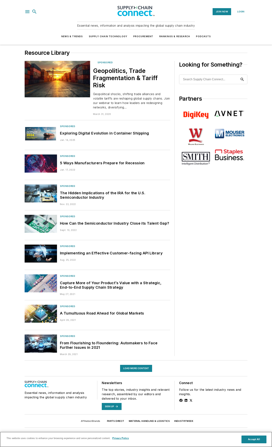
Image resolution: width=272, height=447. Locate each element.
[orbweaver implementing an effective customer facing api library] (41, 254)
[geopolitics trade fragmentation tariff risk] (57, 79)
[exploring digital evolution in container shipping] (41, 134)
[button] (27, 11)
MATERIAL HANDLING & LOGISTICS (149, 421)
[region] (136, 439)
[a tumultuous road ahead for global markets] (41, 314)
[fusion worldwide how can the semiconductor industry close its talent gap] (41, 224)
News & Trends (72, 36)
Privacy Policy (120, 438)
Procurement (143, 36)
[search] (34, 11)
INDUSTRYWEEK (183, 421)
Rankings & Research (174, 36)
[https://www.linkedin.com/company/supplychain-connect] (186, 400)
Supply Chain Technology (108, 36)
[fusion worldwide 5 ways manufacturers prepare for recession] (41, 163)
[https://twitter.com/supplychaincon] (191, 400)
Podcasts (203, 36)
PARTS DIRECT (115, 421)
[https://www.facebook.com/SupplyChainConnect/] (181, 400)
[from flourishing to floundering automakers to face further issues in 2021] (41, 343)
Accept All (254, 439)
